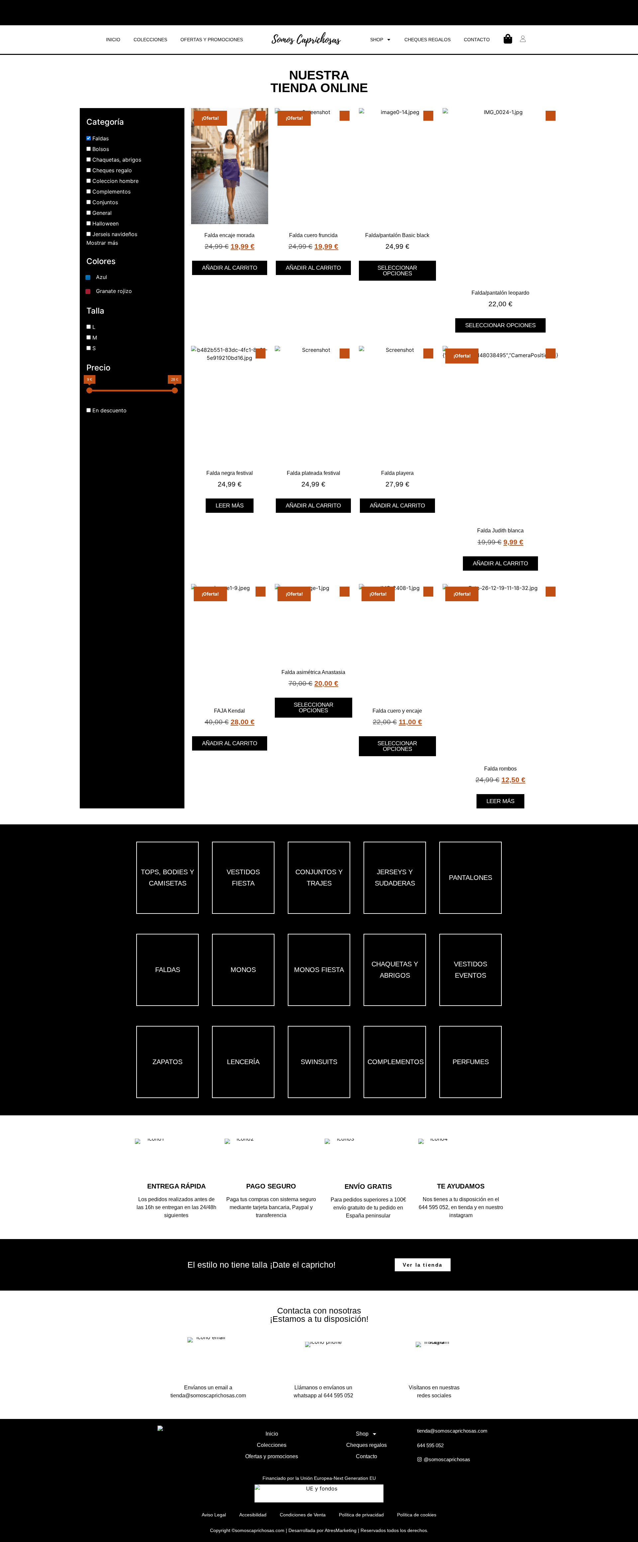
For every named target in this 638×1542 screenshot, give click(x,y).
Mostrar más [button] (102, 242)
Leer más (230, 505)
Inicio (113, 39)
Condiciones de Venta (303, 1514)
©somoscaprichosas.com (258, 1530)
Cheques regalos (427, 39)
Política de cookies (416, 1514)
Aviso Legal (214, 1514)
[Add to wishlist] (261, 116)
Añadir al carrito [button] (229, 268)
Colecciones (150, 39)
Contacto (477, 39)
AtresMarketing (341, 1530)
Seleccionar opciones (397, 271)
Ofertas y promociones (211, 39)
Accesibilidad (252, 1514)
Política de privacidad (361, 1514)
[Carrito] (508, 39)
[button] (96, 277)
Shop (376, 39)
